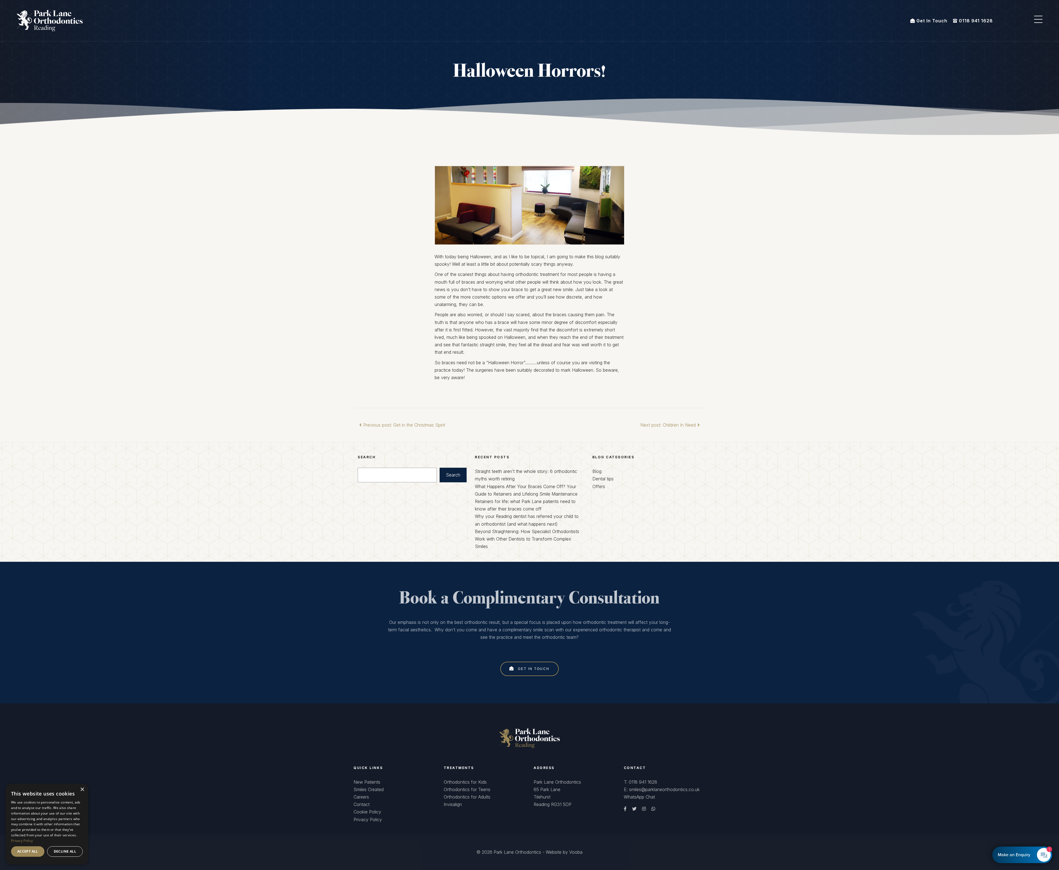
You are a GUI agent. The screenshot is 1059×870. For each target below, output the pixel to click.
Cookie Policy (367, 812)
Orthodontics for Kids (465, 782)
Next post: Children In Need (668, 425)
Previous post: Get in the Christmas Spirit (404, 425)
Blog (596, 471)
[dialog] (47, 824)
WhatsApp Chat (639, 797)
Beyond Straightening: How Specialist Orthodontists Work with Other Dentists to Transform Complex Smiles (527, 539)
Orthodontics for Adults (467, 797)
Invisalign (453, 804)
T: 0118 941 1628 (640, 782)
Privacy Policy (368, 819)
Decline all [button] (65, 851)
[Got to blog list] (529, 738)
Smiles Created (369, 789)
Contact (362, 804)
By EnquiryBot (1019, 855)
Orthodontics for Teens (467, 789)
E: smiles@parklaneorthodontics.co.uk (662, 789)
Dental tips (603, 478)
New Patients (367, 782)
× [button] (82, 789)
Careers (361, 797)
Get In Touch (533, 669)
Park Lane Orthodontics (517, 852)
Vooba (575, 852)
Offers (598, 486)
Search (453, 475)
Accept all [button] (27, 851)
